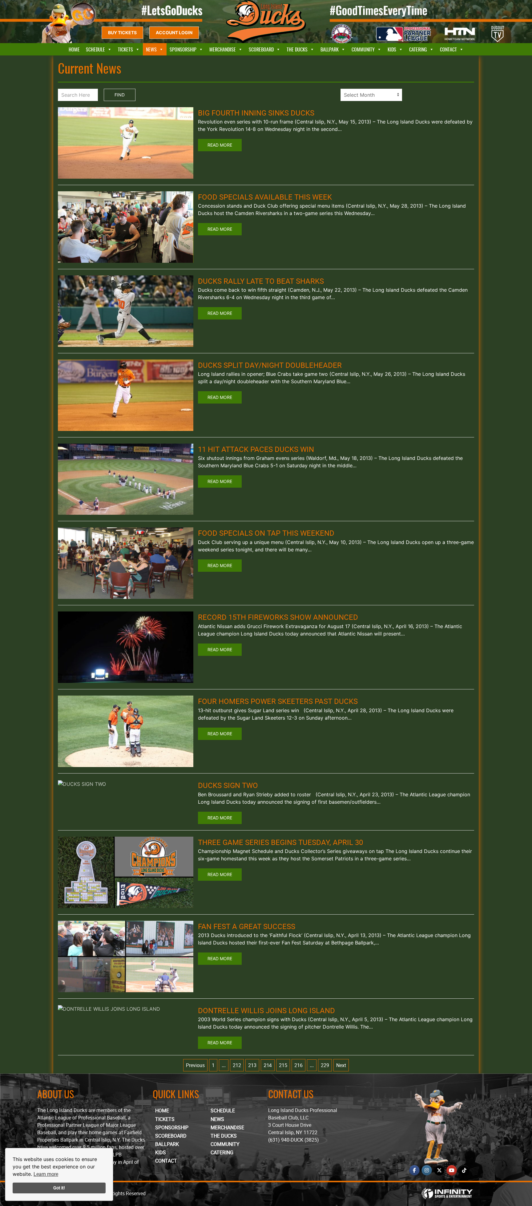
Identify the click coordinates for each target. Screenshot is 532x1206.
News (151, 49)
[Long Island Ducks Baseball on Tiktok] (464, 1170)
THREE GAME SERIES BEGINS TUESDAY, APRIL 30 (280, 842)
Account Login (174, 32)
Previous (195, 1065)
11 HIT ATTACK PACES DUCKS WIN (256, 449)
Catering (418, 49)
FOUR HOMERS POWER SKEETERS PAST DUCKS (278, 701)
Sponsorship (183, 49)
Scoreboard (261, 49)
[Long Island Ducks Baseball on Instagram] (426, 1170)
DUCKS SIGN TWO (228, 785)
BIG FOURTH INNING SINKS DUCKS (256, 113)
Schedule (95, 49)
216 (298, 1065)
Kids (392, 49)
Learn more (46, 1174)
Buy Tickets (122, 32)
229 (325, 1065)
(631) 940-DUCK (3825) (293, 1139)
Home (74, 49)
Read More (220, 145)
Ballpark (329, 49)
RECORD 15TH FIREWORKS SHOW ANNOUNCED (278, 617)
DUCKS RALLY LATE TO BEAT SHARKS (261, 281)
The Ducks (297, 49)
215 (283, 1065)
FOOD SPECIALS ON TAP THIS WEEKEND (266, 533)
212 (237, 1065)
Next (341, 1065)
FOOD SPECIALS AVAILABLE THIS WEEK (265, 197)
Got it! (59, 1188)
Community (363, 49)
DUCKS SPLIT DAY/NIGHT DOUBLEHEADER (270, 365)
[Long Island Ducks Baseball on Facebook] (414, 1170)
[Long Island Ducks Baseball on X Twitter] (439, 1170)
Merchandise (222, 49)
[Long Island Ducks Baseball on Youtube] (451, 1170)
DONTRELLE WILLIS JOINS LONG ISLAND (266, 1010)
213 (252, 1065)
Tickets (125, 49)
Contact (448, 49)
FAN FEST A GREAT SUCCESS (246, 926)
